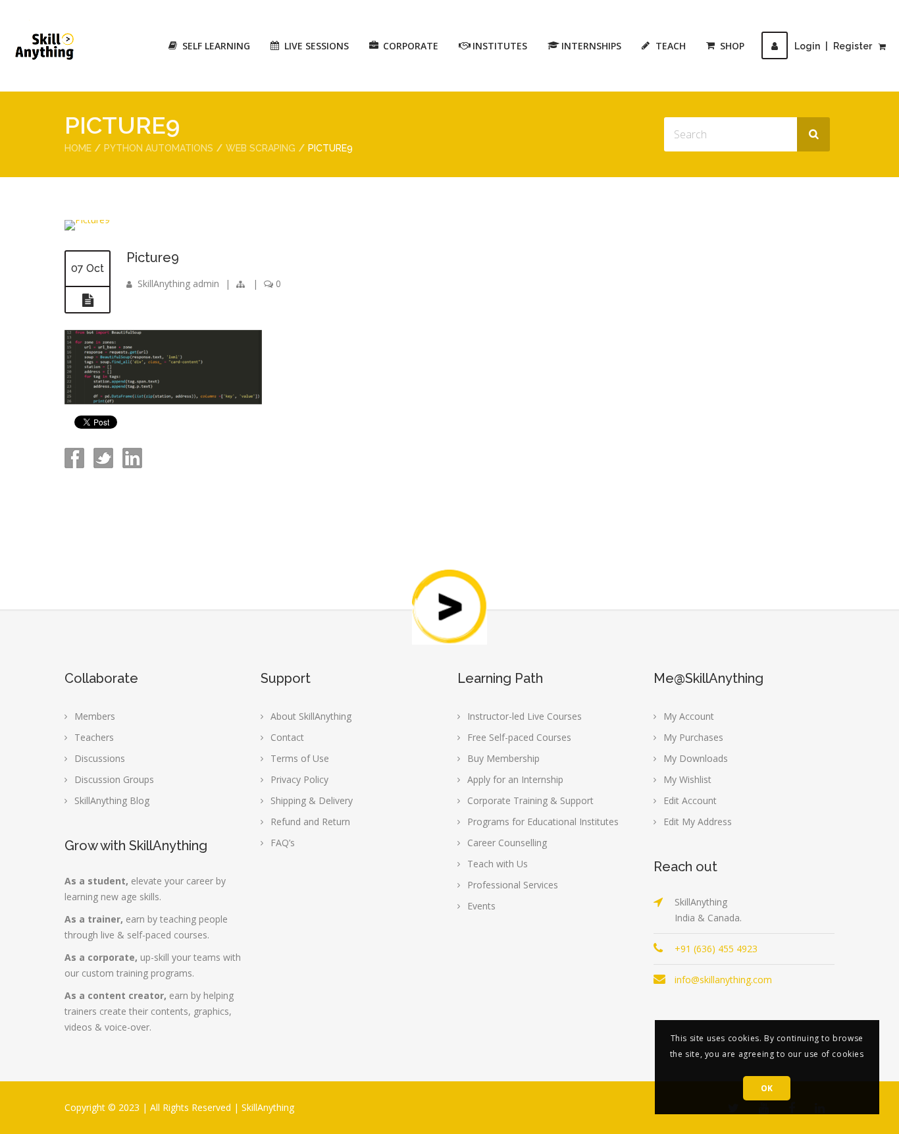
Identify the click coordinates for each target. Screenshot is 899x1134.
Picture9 (152, 257)
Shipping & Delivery (311, 800)
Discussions (99, 758)
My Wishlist (687, 779)
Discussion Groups (114, 779)
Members (94, 716)
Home (77, 148)
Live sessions (316, 46)
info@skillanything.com (723, 979)
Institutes (500, 46)
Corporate (410, 46)
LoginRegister (833, 46)
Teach (670, 46)
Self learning (216, 46)
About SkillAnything (310, 716)
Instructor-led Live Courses (524, 716)
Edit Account (690, 800)
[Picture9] (87, 219)
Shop (732, 46)
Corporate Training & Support (530, 800)
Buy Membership (503, 758)
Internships (591, 46)
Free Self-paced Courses (519, 737)
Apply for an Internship (515, 779)
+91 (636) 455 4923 (716, 948)
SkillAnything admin (178, 283)
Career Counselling (507, 842)
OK (767, 1088)
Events (481, 906)
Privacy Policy (299, 779)
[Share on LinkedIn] (131, 464)
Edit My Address (697, 821)
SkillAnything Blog (111, 800)
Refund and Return (310, 821)
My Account (688, 716)
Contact (287, 737)
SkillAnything (268, 1107)
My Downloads (695, 758)
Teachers (94, 737)
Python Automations (158, 148)
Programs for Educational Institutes (543, 821)
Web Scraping (260, 148)
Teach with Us (497, 863)
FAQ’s (282, 842)
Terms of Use (299, 758)
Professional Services (512, 884)
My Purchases (693, 737)
